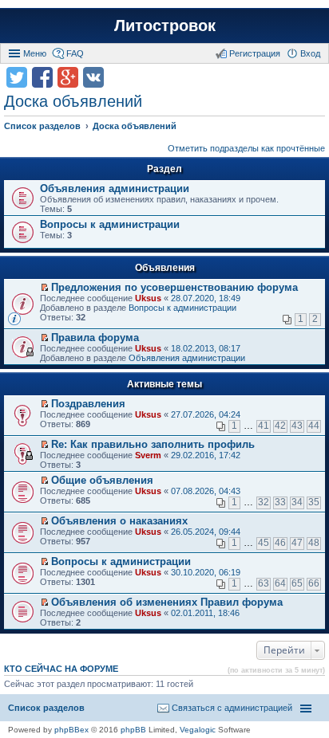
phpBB (133, 729)
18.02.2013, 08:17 (205, 348)
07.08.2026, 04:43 (205, 491)
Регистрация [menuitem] (254, 53)
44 (313, 425)
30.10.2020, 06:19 (205, 572)
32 (263, 502)
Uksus (148, 298)
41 (263, 425)
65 (297, 583)
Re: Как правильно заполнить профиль (153, 444)
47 (297, 542)
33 (280, 502)
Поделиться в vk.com (93, 77)
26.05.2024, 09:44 (205, 531)
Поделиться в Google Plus (67, 77)
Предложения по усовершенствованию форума (174, 287)
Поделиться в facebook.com (42, 77)
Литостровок (165, 25)
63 (263, 583)
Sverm (148, 455)
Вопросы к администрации (110, 224)
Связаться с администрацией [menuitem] (232, 707)
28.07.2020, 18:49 (205, 298)
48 (313, 542)
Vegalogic (198, 729)
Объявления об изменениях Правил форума (167, 602)
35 (313, 502)
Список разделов (46, 707)
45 (263, 542)
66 (313, 583)
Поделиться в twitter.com (16, 77)
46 (280, 542)
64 (280, 583)
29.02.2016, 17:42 (205, 455)
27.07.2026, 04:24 (205, 414)
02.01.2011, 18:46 (205, 613)
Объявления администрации (114, 188)
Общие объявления (102, 480)
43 (297, 425)
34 (297, 502)
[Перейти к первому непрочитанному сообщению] (44, 287)
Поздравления (88, 404)
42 (280, 425)
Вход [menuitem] (310, 53)
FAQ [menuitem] (75, 53)
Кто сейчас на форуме (61, 668)
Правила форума (95, 337)
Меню (34, 53)
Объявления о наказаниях (119, 521)
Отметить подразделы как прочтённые (246, 148)
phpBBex (71, 729)
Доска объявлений (73, 101)
